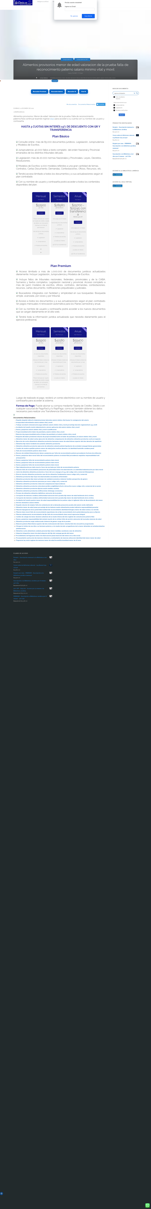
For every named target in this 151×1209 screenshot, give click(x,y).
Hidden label (114, 97)
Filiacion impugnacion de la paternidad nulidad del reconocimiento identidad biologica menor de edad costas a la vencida (57, 509)
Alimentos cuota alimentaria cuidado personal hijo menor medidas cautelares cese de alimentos (48, 531)
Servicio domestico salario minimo (27, 502)
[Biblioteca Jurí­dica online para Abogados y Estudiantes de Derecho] (22, 2)
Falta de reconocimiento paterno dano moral (31, 451)
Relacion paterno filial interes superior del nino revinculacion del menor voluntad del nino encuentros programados (55, 524)
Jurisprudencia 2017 (82, 59)
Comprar (41, 213)
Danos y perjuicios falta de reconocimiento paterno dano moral (37, 460)
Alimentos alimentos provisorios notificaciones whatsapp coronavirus (39, 491)
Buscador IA (72, 91)
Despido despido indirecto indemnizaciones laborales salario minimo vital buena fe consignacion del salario (52, 420)
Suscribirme (88, 16)
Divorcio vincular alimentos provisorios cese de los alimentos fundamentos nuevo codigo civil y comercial (51, 474)
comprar (54, 81)
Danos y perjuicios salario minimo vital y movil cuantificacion (36, 429)
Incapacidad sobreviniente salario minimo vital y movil (34, 422)
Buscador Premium (39, 91)
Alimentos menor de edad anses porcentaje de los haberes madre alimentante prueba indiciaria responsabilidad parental (57, 507)
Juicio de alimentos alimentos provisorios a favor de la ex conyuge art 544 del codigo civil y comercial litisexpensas (55, 472)
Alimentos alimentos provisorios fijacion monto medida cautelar (37, 488)
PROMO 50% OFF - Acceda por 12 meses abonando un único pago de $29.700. (25, 81)
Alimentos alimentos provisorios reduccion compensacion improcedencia (40, 484)
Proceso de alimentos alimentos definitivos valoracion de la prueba (39, 493)
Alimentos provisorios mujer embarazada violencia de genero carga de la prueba (43, 521)
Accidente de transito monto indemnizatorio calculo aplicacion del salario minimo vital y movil (48, 427)
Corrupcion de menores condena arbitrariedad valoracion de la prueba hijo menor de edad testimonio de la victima (55, 495)
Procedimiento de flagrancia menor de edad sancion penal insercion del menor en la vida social (48, 535)
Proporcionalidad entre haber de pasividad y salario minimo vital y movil (40, 432)
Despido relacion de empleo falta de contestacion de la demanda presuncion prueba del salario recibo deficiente (54, 505)
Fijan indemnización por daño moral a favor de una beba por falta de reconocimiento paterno (47, 467)
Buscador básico (57, 91)
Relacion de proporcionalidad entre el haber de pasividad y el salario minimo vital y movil (46, 434)
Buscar (122, 115)
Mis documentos (72, 104)
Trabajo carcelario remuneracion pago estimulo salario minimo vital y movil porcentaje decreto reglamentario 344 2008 (56, 425)
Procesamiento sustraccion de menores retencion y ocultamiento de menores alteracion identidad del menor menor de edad (58, 538)
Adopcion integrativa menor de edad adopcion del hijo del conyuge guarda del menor (45, 533)
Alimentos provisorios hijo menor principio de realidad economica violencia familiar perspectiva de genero (51, 479)
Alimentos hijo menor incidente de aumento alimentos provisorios (38, 443)
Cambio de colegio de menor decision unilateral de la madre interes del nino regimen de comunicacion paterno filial (55, 517)
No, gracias (74, 16)
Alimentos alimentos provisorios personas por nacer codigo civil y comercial (41, 481)
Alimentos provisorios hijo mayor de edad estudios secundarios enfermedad (41, 476)
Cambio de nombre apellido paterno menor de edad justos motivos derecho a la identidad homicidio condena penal (55, 448)
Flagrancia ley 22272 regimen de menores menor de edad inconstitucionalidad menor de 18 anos (48, 540)
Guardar (101, 104)
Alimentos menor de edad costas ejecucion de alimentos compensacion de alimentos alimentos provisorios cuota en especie (58, 439)
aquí (52, 119)
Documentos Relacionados (86, 104)
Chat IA (83, 91)
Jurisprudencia (67, 59)
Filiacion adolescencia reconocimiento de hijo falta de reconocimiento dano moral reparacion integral (50, 514)
